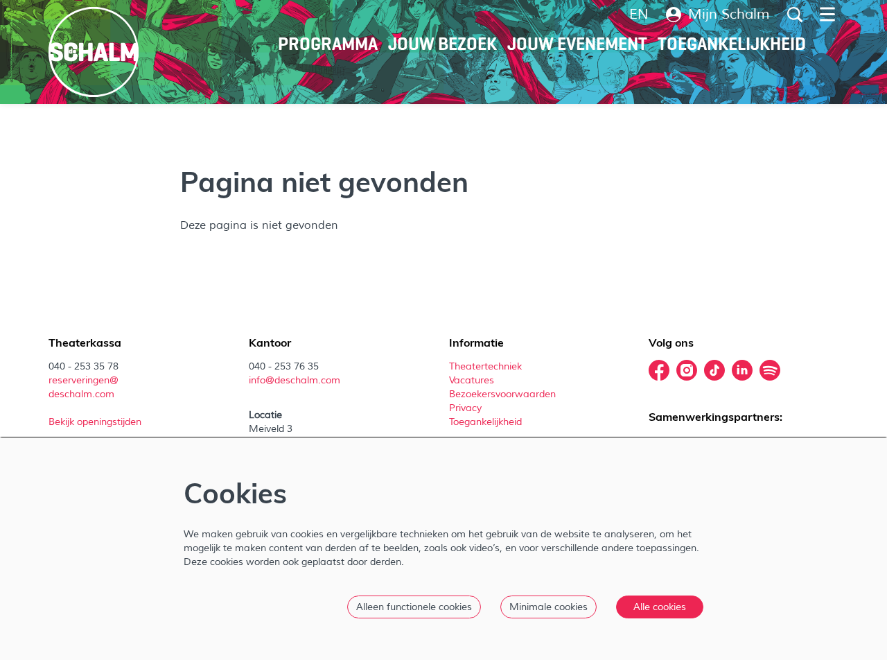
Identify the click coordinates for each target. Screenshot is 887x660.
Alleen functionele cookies (414, 607)
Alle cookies (659, 607)
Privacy (465, 408)
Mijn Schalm (729, 14)
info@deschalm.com (294, 380)
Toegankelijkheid (485, 422)
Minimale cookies (548, 607)
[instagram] (686, 370)
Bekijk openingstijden (96, 422)
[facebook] (659, 370)
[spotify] (769, 370)
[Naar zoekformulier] (795, 14)
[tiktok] (714, 370)
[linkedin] (742, 370)
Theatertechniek (487, 366)
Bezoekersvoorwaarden (504, 394)
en (639, 14)
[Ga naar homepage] (94, 52)
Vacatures (473, 380)
